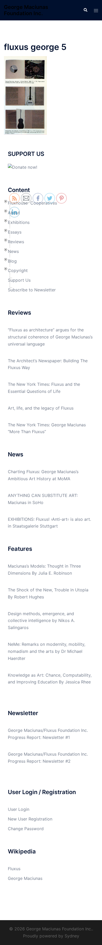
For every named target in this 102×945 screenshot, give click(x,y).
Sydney (72, 935)
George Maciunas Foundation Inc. (26, 10)
